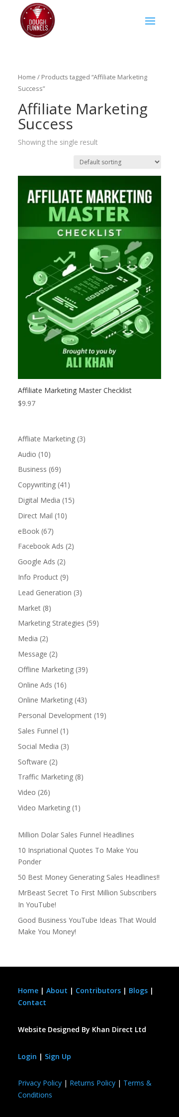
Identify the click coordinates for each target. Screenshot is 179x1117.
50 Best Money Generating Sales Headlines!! (89, 877)
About (57, 990)
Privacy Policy (40, 1083)
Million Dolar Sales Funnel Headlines (76, 834)
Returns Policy (92, 1083)
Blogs (138, 990)
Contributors (98, 990)
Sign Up (58, 1056)
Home (27, 76)
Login (27, 1056)
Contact (32, 1002)
